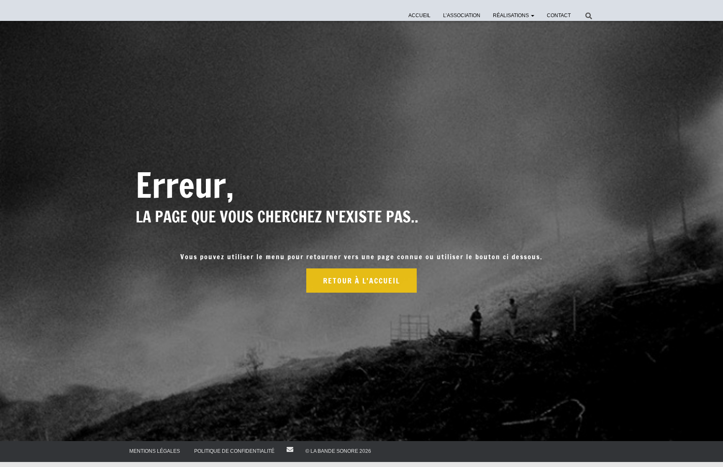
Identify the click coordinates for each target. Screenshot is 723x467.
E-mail (289, 449)
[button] (532, 15)
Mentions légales (154, 451)
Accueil (419, 15)
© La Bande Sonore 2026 (338, 451)
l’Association (461, 15)
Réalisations (511, 15)
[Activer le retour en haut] (706, 450)
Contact (559, 15)
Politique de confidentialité (234, 451)
